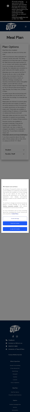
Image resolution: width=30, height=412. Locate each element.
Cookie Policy (14, 213)
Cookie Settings (15, 218)
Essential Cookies (15, 223)
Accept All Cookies (15, 229)
